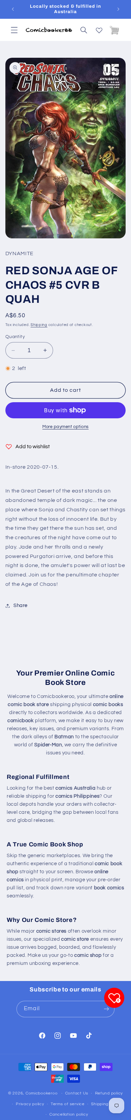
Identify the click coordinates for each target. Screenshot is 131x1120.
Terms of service (68, 1104)
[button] (14, 30)
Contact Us (76, 1093)
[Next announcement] (118, 9)
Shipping (39, 325)
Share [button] (20, 605)
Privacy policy (30, 1104)
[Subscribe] (106, 1009)
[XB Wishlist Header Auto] (99, 28)
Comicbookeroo (42, 1093)
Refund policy (109, 1093)
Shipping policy (106, 1104)
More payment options (65, 427)
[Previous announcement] (12, 9)
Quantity (15, 336)
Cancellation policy (68, 1114)
